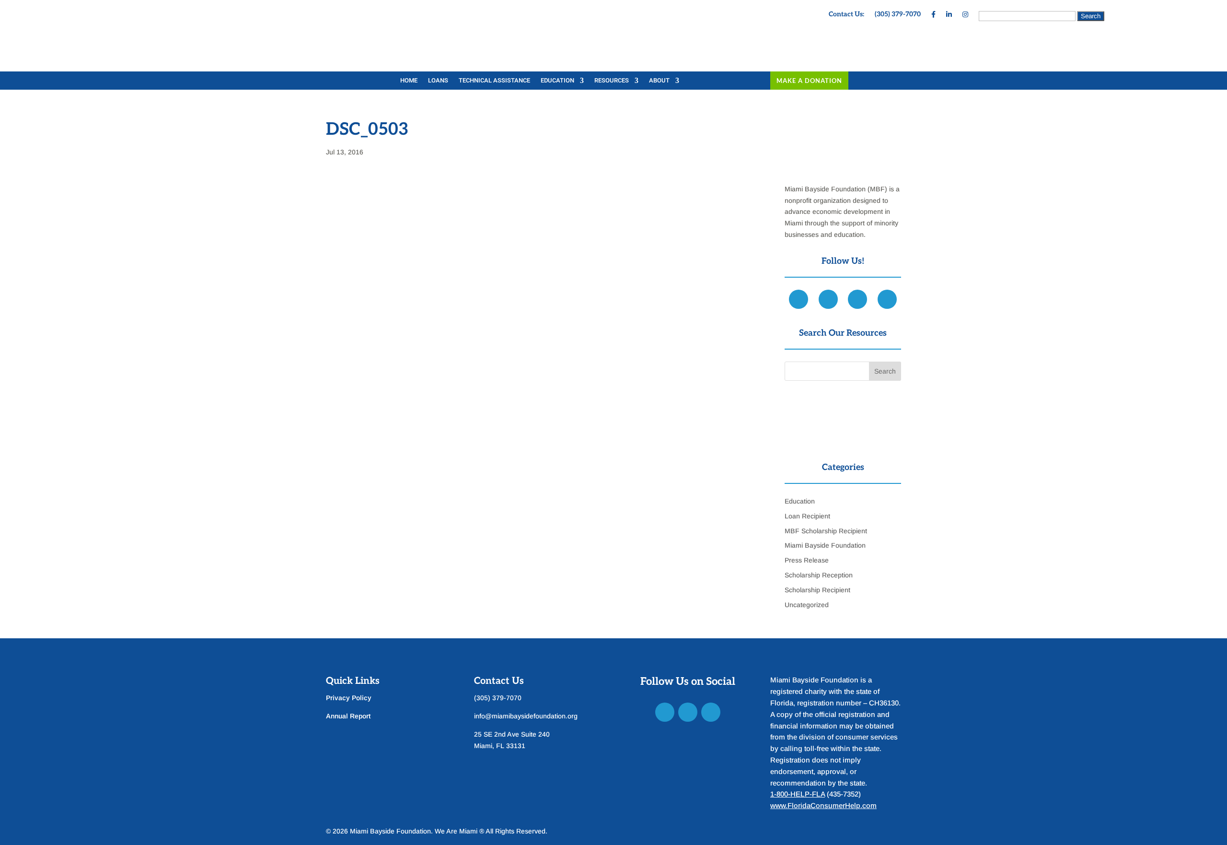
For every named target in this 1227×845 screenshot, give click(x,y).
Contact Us (499, 681)
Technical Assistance (494, 80)
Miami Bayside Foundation (825, 545)
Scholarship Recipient (817, 590)
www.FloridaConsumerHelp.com (823, 805)
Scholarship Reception (819, 575)
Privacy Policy (348, 698)
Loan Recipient (807, 516)
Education (557, 80)
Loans (438, 80)
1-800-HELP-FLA (797, 794)
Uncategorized (807, 605)
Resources (611, 80)
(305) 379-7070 (898, 14)
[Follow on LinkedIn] (687, 712)
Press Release (807, 560)
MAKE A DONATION (809, 80)
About (659, 80)
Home (408, 80)
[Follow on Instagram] (710, 712)
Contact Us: (846, 14)
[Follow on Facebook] (664, 712)
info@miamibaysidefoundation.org (526, 716)
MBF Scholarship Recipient (826, 531)
